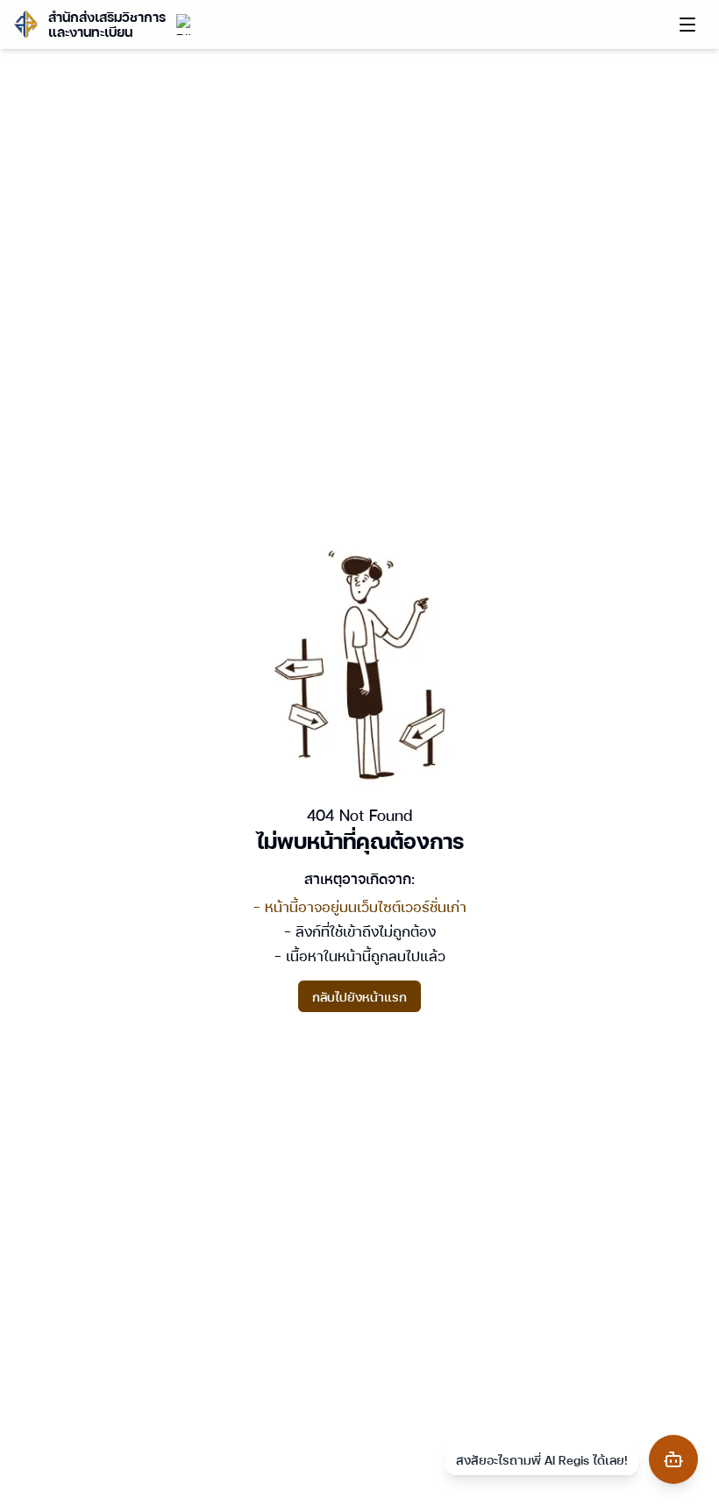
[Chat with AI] (673, 1459)
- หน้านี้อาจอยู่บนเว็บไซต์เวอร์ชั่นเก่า (359, 906)
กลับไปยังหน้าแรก (359, 996)
